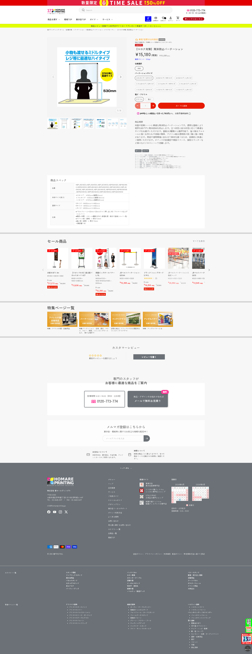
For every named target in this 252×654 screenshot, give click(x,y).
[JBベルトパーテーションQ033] (202, 258)
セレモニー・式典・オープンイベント (205, 634)
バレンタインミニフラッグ (201, 618)
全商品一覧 (142, 159)
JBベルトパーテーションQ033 (202, 274)
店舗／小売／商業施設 (145, 164)
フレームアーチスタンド (139, 615)
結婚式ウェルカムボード (139, 610)
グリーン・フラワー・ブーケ (140, 620)
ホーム (136, 155)
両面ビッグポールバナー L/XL (105, 274)
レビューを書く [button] (149, 356)
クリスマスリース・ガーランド (80, 615)
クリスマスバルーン (76, 620)
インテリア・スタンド (138, 626)
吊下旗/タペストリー (199, 626)
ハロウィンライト (197, 607)
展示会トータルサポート (117, 508)
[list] (86, 76)
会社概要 (111, 488)
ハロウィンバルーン (198, 610)
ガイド (93, 19)
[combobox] (125, 10)
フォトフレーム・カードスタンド (142, 612)
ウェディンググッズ (137, 623)
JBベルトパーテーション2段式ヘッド (178, 274)
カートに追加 (181, 105)
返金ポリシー (138, 554)
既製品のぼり (196, 623)
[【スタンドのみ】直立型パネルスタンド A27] (81, 258)
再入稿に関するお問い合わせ (119, 525)
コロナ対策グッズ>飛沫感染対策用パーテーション (152, 156)
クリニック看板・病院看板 (146, 155)
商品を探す (52, 19)
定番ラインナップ (144, 161)
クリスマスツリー (75, 610)
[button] (178, 19)
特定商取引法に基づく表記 (194, 554)
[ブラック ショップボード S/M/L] (154, 258)
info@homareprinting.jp (56, 505)
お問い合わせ (113, 521)
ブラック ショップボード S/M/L (154, 274)
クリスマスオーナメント (78, 607)
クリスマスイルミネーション (79, 612)
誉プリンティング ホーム (55, 30)
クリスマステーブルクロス (79, 618)
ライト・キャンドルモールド (140, 628)
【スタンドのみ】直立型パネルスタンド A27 (81, 274)
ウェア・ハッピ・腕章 (199, 628)
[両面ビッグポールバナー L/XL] (106, 258)
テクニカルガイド (115, 500)
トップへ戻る (124, 468)
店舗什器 (69, 30)
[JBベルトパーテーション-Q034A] (130, 258)
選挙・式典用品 (197, 636)
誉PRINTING (58, 554)
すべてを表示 (199, 241)
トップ (110, 483)
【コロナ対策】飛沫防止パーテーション (130, 30)
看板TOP (68, 19)
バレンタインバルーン (199, 615)
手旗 (193, 644)
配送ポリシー (177, 554)
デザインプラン (114, 504)
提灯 (193, 639)
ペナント (194, 642)
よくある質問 (113, 516)
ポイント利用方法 (115, 512)
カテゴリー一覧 (114, 529)
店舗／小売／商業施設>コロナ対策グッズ (150, 166)
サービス (106, 19)
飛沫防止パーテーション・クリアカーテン (100, 30)
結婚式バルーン (136, 618)
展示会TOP (81, 19)
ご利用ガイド (113, 496)
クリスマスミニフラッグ (78, 623)
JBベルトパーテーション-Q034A (130, 274)
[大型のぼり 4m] (57, 258)
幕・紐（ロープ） (197, 631)
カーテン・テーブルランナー (140, 607)
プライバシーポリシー (153, 554)
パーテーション (79, 30)
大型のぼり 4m (53, 272)
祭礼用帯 (194, 647)
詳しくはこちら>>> (152, 26)
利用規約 (167, 554)
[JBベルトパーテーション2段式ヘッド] (178, 258)
